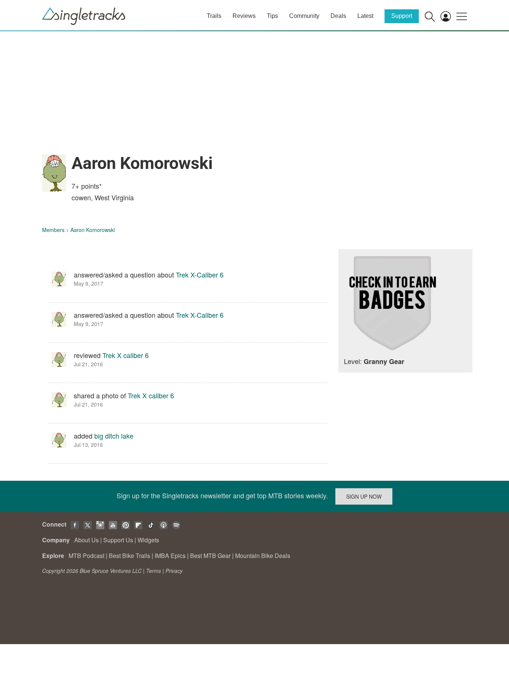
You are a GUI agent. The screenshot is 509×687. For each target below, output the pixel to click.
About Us (86, 540)
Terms (153, 570)
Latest (365, 16)
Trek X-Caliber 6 (200, 274)
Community (304, 16)
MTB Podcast (86, 555)
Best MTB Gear (210, 555)
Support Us (118, 540)
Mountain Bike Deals (262, 555)
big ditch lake (113, 435)
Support (401, 16)
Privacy (174, 570)
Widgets (148, 540)
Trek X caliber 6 (125, 355)
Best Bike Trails (129, 555)
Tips (272, 16)
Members (53, 229)
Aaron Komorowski (92, 229)
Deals (338, 16)
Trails (214, 16)
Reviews (244, 16)
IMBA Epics (170, 555)
